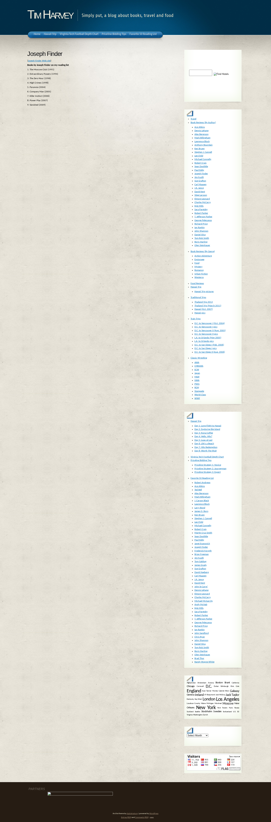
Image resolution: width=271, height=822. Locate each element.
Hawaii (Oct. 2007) (203, 309)
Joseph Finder (201, 173)
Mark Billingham (202, 138)
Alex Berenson (201, 134)
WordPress (153, 814)
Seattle (197, 712)
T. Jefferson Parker (203, 217)
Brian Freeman (201, 554)
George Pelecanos (203, 220)
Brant (227, 682)
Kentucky (190, 699)
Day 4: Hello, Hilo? (203, 436)
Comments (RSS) (142, 817)
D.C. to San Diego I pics (205, 348)
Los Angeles (227, 699)
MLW (196, 377)
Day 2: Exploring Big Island (207, 429)
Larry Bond (199, 508)
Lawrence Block (202, 141)
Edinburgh (225, 687)
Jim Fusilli (199, 177)
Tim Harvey (50, 14)
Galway (234, 691)
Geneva (190, 695)
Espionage (199, 259)
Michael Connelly (202, 159)
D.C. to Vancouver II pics (206, 334)
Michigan (210, 704)
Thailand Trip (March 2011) (207, 306)
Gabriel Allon (224, 691)
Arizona (211, 683)
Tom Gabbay (200, 561)
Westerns (199, 277)
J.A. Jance (199, 188)
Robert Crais (200, 163)
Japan (197, 373)
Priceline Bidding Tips (201, 460)
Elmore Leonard (202, 199)
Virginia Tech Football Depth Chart (207, 457)
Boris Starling (200, 242)
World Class (200, 395)
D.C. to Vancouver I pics (205, 327)
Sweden (217, 711)
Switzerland (227, 712)
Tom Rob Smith (201, 238)
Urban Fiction (201, 274)
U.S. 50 (236, 712)
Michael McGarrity (203, 601)
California (235, 683)
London (209, 699)
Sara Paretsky (201, 209)
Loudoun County (193, 704)
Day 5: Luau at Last (203, 440)
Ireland (199, 695)
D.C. (209, 686)
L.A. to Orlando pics (204, 341)
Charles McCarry (202, 202)
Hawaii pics (199, 313)
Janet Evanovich (202, 543)
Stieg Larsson (200, 195)
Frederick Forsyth (203, 551)
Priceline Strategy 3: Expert (207, 472)
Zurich (205, 715)
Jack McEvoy (220, 695)
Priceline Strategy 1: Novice (207, 465)
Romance (199, 270)
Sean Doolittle (201, 166)
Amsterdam (201, 683)
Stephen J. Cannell (203, 152)
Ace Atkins (199, 127)
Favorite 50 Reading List (202, 478)
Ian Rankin (199, 227)
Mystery (198, 267)
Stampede (199, 391)
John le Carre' (201, 587)
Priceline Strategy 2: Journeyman (210, 468)
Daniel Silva (200, 235)
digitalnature (132, 814)
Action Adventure (203, 256)
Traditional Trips (198, 297)
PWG (196, 384)
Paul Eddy (199, 170)
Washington (198, 715)
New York (206, 707)
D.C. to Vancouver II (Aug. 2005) (210, 330)
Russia (236, 708)
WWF (197, 398)
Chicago (191, 686)
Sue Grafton (200, 181)
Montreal (218, 704)
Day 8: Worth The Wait (205, 451)
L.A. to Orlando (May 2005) (207, 338)
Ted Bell (198, 490)
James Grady (200, 565)
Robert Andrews (202, 482)
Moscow (228, 703)
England (194, 691)
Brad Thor (199, 658)
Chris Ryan (199, 637)
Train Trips (196, 319)
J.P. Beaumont (209, 695)
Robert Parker (201, 213)
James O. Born (201, 511)
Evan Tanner (206, 691)
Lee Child (198, 156)
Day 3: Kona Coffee (203, 433)
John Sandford (201, 633)
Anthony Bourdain (203, 145)
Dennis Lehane (201, 130)
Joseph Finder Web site (39, 61)
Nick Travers (222, 708)
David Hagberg (201, 572)
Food (196, 263)
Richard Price (201, 224)
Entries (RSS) (126, 817)
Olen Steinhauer (202, 245)
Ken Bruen (199, 148)
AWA (196, 362)
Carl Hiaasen (200, 184)
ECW (196, 370)
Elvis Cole (235, 687)
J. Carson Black (201, 500)
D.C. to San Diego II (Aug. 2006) (209, 352)
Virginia (190, 715)
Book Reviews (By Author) (203, 122)
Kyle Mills (199, 206)
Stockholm (206, 711)
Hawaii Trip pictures (204, 291)
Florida (215, 691)
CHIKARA (198, 366)
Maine (203, 704)
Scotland (190, 712)
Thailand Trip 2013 (203, 302)
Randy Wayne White (204, 662)
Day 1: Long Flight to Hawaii (207, 426)
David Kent (199, 192)
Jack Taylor (232, 695)
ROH (196, 387)
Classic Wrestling (199, 358)
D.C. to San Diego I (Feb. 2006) (209, 345)
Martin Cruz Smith (203, 533)
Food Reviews (197, 283)
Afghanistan (191, 683)
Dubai (216, 687)
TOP (152, 817)
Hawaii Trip (196, 287)
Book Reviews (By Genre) (203, 251)
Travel (193, 119)
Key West (198, 699)
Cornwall (200, 687)
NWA (196, 380)
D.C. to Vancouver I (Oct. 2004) (209, 323)
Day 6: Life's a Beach (204, 443)
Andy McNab (200, 604)
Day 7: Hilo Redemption (205, 447)
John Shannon (201, 231)
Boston (219, 682)
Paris (231, 708)
